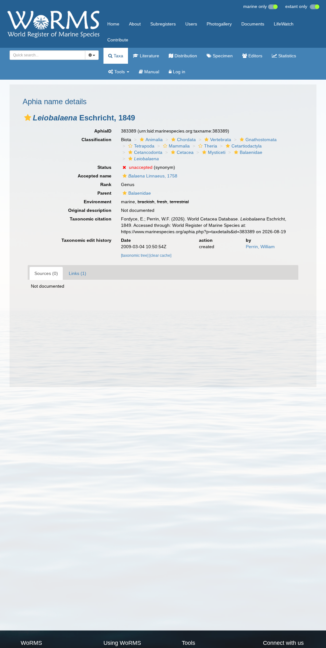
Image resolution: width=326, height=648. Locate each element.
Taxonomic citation (90, 218)
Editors (254, 55)
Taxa (117, 55)
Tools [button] (119, 71)
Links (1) (77, 273)
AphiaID (102, 130)
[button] (28, 117)
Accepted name (94, 175)
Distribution (185, 55)
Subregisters (163, 23)
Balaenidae (251, 152)
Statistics (286, 55)
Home (113, 23)
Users (191, 23)
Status (104, 167)
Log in (178, 71)
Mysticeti (216, 152)
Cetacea (185, 152)
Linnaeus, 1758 (152, 175)
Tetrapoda (144, 145)
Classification (96, 139)
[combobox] (47, 55)
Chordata (186, 139)
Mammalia (179, 145)
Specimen (222, 55)
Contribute (117, 39)
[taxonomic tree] (135, 255)
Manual (151, 71)
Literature (148, 55)
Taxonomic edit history (86, 240)
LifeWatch (284, 23)
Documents (252, 23)
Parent (104, 193)
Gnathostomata (261, 139)
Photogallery (219, 23)
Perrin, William (260, 246)
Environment (97, 201)
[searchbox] (46, 55)
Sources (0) (46, 273)
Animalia (154, 139)
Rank (105, 184)
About (135, 23)
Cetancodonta (148, 152)
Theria (210, 145)
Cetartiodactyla (246, 145)
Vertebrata (220, 139)
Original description (89, 210)
